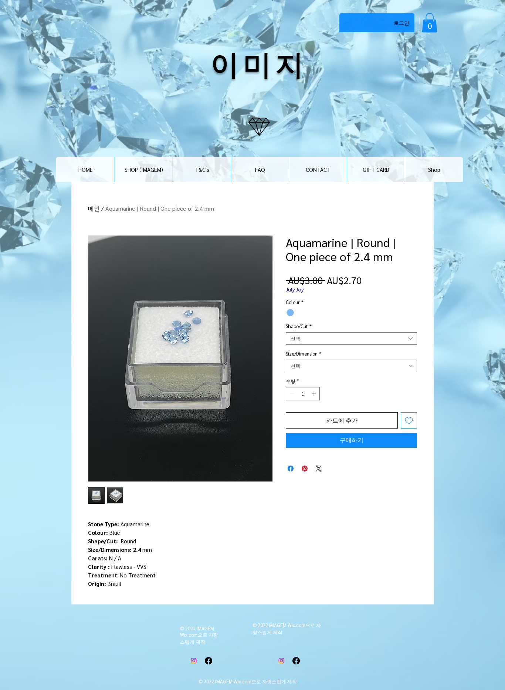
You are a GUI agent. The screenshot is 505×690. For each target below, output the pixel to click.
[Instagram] (193, 660)
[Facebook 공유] (290, 468)
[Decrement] (291, 393)
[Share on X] (318, 468)
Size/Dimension (303, 354)
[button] (429, 23)
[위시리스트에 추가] (409, 420)
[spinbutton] (303, 393)
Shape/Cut (299, 326)
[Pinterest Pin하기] (304, 468)
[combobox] (351, 338)
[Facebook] (208, 660)
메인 (94, 208)
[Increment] (314, 393)
